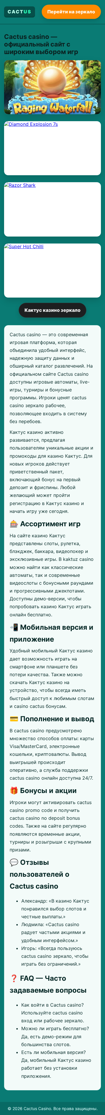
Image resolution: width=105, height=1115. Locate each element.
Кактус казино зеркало (52, 310)
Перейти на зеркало (71, 12)
